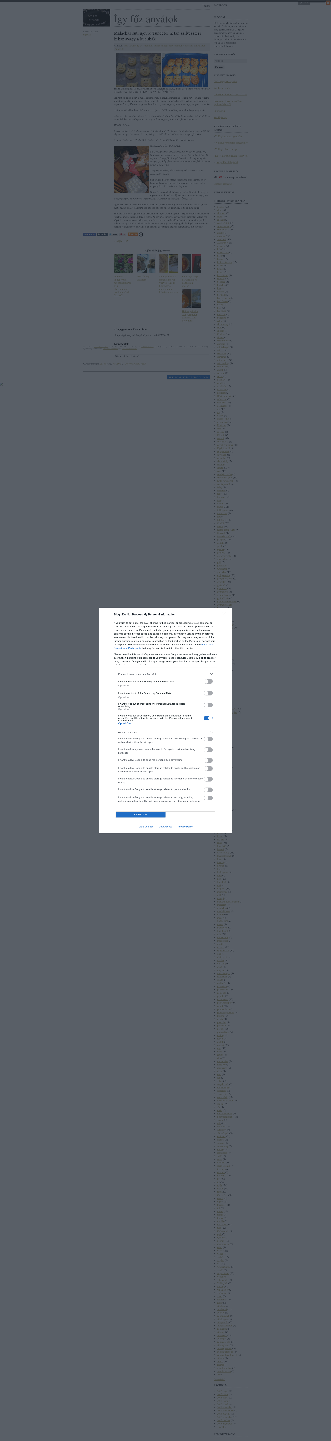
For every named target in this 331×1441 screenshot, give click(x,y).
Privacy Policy (185, 826)
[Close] (225, 614)
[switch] (208, 681)
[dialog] (165, 720)
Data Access (165, 826)
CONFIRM (140, 814)
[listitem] (165, 674)
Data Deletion (146, 826)
